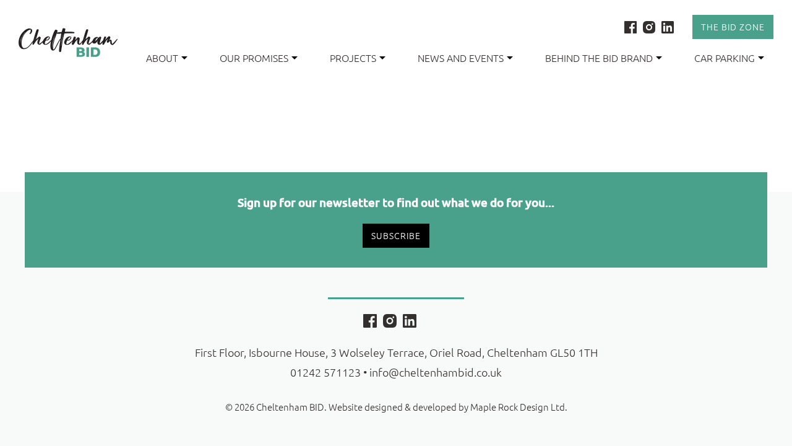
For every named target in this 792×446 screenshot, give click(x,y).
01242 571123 (325, 372)
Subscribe (396, 235)
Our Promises (254, 57)
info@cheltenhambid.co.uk (435, 372)
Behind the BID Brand (599, 57)
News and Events (461, 57)
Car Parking (724, 57)
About (162, 57)
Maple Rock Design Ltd (517, 406)
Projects (353, 57)
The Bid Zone (733, 26)
